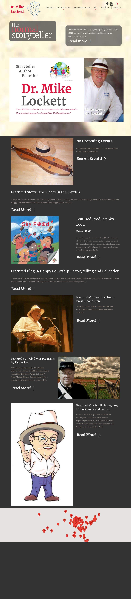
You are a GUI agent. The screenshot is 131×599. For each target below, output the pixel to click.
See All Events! (89, 158)
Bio (95, 8)
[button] (71, 516)
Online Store (63, 8)
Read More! (21, 210)
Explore (105, 8)
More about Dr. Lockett (95, 111)
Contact (117, 8)
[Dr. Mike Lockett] (25, 2)
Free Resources (82, 8)
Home (49, 8)
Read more (78, 41)
